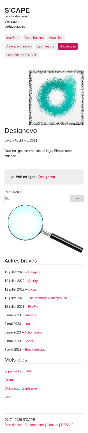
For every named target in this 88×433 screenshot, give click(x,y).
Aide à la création (19, 46)
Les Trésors (45, 46)
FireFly (33, 306)
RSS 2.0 (67, 425)
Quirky (33, 281)
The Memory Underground (47, 298)
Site (7, 397)
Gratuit (9, 380)
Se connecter (34, 425)
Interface (12, 38)
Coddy (29, 341)
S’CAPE (17, 10)
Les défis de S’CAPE (21, 55)
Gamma (30, 315)
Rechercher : (14, 192)
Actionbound (33, 332)
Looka (28, 324)
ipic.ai (32, 289)
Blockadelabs (35, 349)
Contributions (34, 38)
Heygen (33, 272)
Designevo (46, 177)
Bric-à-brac (68, 46)
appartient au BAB (18, 371)
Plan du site (13, 425)
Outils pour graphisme (21, 388)
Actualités (56, 38)
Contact (52, 425)
